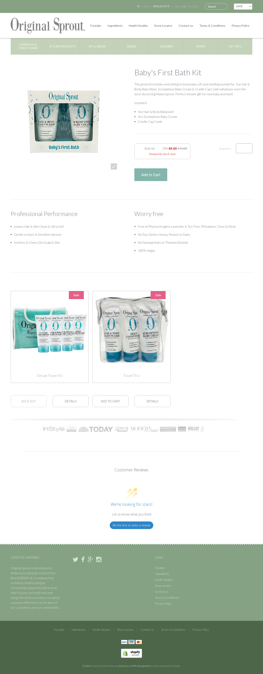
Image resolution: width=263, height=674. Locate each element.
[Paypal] (124, 642)
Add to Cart (150, 174)
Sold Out (28, 401)
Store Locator (163, 25)
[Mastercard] (138, 642)
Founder (95, 25)
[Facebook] (83, 560)
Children (166, 46)
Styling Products (63, 46)
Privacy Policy (240, 25)
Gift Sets (235, 46)
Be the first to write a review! (131, 525)
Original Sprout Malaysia (104, 665)
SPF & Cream (97, 46)
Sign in (179, 6)
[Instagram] (99, 560)
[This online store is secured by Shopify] (131, 653)
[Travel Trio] (131, 329)
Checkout (192, 6)
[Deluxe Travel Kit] (50, 329)
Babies (131, 46)
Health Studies (138, 25)
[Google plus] (90, 560)
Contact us (186, 25)
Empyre (155, 665)
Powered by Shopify (170, 665)
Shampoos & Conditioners (28, 46)
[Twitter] (75, 560)
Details (70, 401)
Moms (200, 46)
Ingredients (115, 25)
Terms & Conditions (212, 25)
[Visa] (131, 642)
